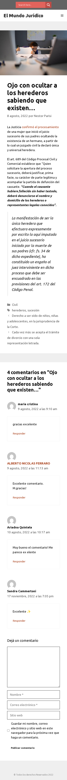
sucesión (33, 310)
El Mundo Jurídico (23, 15)
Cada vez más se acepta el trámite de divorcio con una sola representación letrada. (33, 337)
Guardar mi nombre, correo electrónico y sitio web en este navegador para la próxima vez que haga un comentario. (35, 730)
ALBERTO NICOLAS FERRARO (28, 463)
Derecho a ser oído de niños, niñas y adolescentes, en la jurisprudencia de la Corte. (33, 321)
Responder (19, 433)
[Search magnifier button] (48, 5)
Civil (15, 304)
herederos (19, 310)
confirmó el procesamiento (40, 127)
